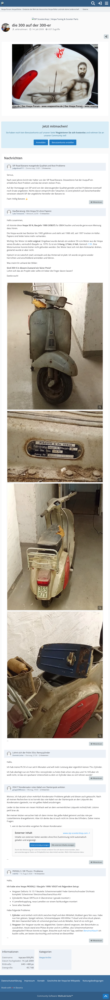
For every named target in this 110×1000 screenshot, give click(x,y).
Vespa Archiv (45, 957)
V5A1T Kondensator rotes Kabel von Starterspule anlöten (38, 787)
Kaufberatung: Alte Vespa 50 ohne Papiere (31, 211)
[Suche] (93, 3)
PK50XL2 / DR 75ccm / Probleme (27, 871)
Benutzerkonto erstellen (63, 142)
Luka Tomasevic (18, 213)
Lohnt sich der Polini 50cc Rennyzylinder (31, 752)
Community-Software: (55, 996)
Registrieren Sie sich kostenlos (71, 132)
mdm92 (15, 874)
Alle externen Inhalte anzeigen (63, 845)
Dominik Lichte (17, 755)
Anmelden (41, 142)
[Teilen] (106, 36)
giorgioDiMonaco (18, 790)
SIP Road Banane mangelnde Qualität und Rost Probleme (38, 165)
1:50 (90, 244)
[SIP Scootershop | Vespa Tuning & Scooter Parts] (55, 18)
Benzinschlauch (91, 930)
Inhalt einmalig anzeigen (40, 845)
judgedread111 (18, 168)
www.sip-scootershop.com (75, 833)
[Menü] (106, 3)
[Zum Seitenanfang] (106, 996)
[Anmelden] (99, 3)
